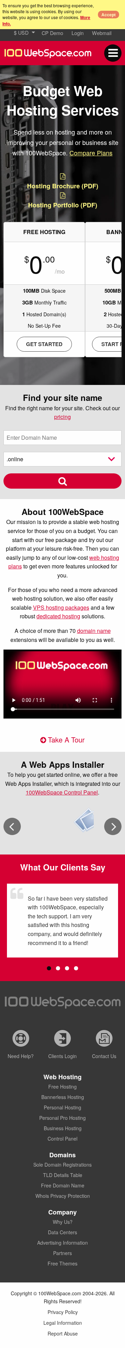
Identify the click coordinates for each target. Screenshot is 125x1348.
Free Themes (62, 1263)
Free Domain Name (62, 1185)
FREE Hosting (44, 232)
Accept (108, 14)
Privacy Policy (63, 1311)
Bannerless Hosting (62, 1096)
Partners (62, 1253)
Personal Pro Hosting (62, 1117)
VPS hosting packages (61, 607)
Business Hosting (63, 1128)
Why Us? (63, 1221)
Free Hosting (62, 1086)
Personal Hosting (62, 1107)
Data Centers (62, 1232)
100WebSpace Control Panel (62, 792)
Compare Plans (90, 152)
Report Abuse (63, 1333)
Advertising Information (62, 1242)
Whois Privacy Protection (62, 1195)
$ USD (21, 32)
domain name (94, 631)
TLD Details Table (62, 1174)
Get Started (44, 344)
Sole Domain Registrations (62, 1164)
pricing (62, 417)
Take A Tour (66, 740)
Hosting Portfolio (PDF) (62, 204)
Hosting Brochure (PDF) (62, 185)
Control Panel (62, 1138)
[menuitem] (23, 32)
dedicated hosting (58, 616)
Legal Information (62, 1322)
